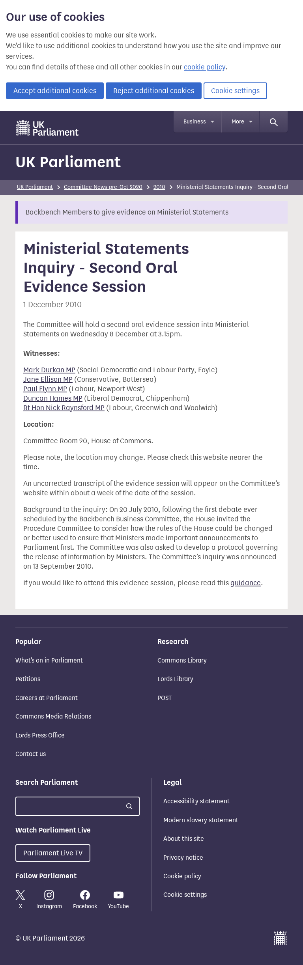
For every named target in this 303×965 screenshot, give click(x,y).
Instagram (49, 906)
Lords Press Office (40, 735)
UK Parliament (68, 162)
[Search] (274, 122)
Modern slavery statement (200, 820)
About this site (183, 838)
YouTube (118, 906)
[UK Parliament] (47, 127)
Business (194, 121)
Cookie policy (182, 876)
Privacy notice (183, 857)
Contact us (30, 754)
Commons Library (182, 660)
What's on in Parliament (49, 660)
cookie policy (204, 67)
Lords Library (175, 679)
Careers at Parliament (46, 698)
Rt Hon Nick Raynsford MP (64, 407)
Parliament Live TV (52, 853)
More (238, 121)
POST (164, 698)
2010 (159, 187)
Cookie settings (235, 90)
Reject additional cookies (153, 90)
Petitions (27, 679)
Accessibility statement (196, 801)
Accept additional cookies (54, 90)
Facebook (85, 906)
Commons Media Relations (53, 716)
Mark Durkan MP (49, 370)
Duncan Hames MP (52, 398)
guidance (245, 583)
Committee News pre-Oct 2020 (103, 187)
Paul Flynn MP (45, 389)
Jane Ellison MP (48, 379)
